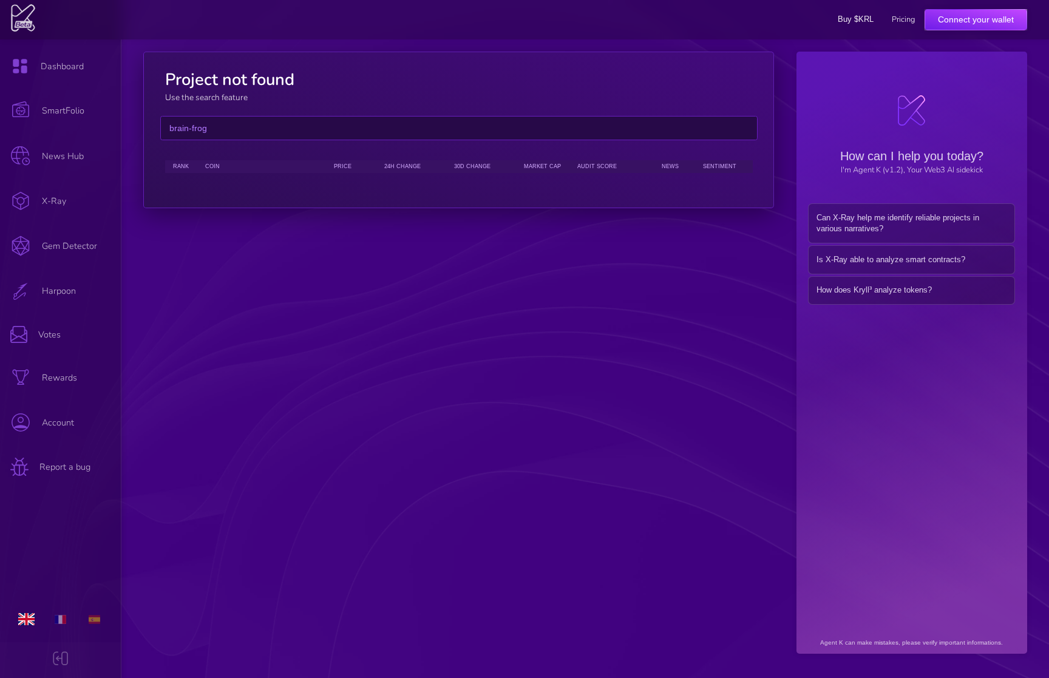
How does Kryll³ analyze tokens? (874, 289)
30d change (472, 166)
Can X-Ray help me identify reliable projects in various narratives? (897, 223)
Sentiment (719, 166)
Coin (212, 166)
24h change (402, 166)
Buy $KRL (856, 19)
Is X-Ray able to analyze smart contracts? (890, 259)
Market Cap (542, 166)
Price (342, 166)
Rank (181, 166)
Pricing (903, 20)
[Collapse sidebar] (60, 660)
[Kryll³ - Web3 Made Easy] (23, 29)
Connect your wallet (976, 19)
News (670, 166)
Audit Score (597, 166)
